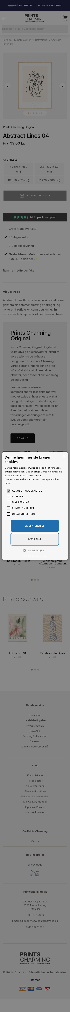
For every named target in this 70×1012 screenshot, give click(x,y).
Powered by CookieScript (35, 555)
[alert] (35, 506)
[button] (35, 550)
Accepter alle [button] (34, 525)
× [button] (63, 456)
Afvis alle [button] (35, 539)
